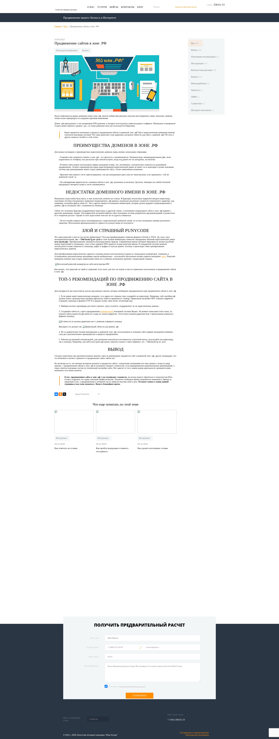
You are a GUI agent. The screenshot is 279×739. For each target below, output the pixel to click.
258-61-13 (215, 4)
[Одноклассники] (60, 394)
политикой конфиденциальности (132, 686)
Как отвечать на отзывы (65, 448)
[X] (64, 394)
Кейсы (114, 7)
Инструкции (61, 438)
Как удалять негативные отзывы (152, 448)
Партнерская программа (197, 735)
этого (163, 256)
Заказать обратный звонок (186, 7)
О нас (90, 7)
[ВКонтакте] (56, 394)
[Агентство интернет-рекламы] (68, 5)
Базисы (85, 50)
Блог (140, 7)
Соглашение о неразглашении (194, 732)
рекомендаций (107, 311)
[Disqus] (115, 493)
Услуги (102, 7)
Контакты (127, 7)
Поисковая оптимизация (66, 50)
